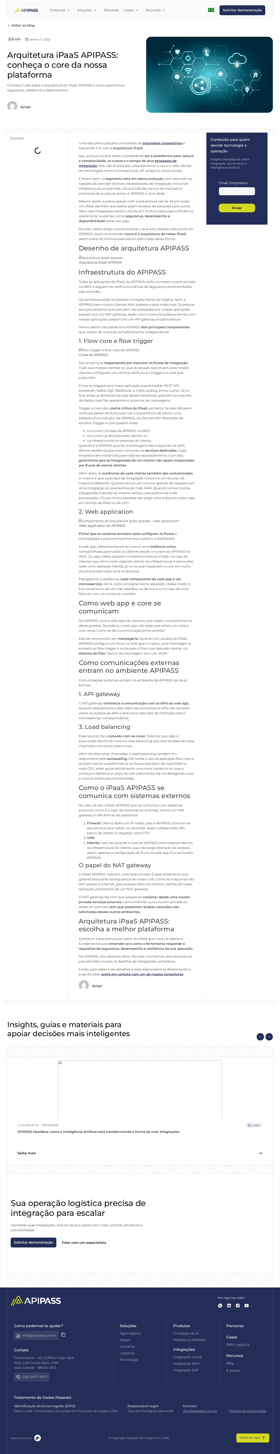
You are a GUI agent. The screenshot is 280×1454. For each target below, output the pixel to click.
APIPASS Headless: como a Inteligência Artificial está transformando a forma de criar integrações (98, 1132)
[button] (260, 1037)
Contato (21, 1350)
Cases (231, 1337)
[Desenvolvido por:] (37, 1438)
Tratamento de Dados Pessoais (42, 1397)
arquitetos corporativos (162, 143)
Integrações (184, 1349)
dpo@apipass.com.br (200, 1411)
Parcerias (235, 1326)
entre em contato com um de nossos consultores (142, 974)
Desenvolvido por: (22, 1438)
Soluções (128, 1326)
